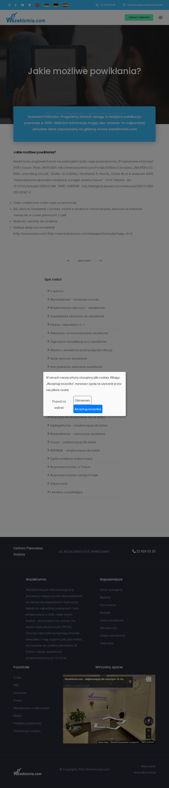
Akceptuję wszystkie (88, 409)
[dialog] (84, 394)
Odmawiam (82, 400)
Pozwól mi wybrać (59, 404)
